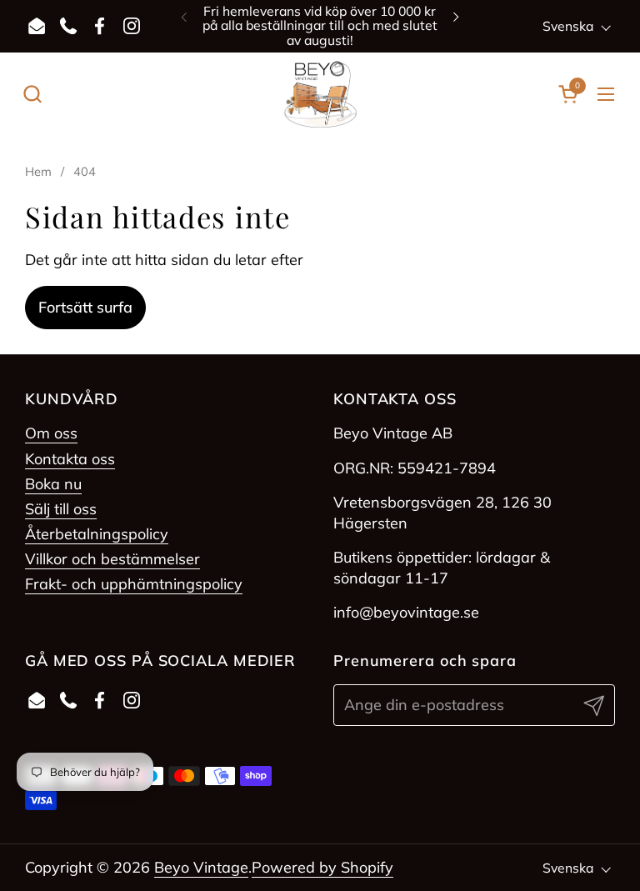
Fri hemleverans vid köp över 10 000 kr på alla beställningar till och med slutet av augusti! (320, 26)
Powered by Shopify (322, 867)
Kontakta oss (70, 458)
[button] (32, 93)
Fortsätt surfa (85, 307)
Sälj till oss (61, 508)
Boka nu (53, 483)
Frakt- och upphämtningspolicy (133, 583)
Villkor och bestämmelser (112, 558)
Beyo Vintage (201, 867)
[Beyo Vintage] (320, 94)
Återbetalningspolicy (96, 533)
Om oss (51, 433)
